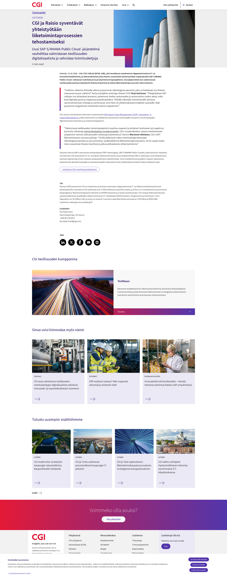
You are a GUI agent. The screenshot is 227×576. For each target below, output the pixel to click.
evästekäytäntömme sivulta (19, 573)
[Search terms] (133, 5)
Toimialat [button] (72, 5)
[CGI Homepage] (37, 4)
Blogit (103, 549)
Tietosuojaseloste (140, 544)
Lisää (34, 492)
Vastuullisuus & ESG (77, 544)
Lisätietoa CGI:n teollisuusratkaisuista (79, 169)
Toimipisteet (75, 553)
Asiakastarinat (107, 540)
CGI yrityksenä (75, 540)
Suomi (189, 5)
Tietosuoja (137, 540)
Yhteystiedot (138, 553)
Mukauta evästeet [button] (199, 565)
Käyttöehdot (138, 549)
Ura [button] (124, 5)
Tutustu (125, 311)
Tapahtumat (106, 553)
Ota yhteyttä (171, 5)
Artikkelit (104, 544)
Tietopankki (39, 12)
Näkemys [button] (89, 5)
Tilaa (166, 546)
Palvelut (72, 549)
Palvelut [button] (56, 5)
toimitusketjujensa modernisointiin (101, 131)
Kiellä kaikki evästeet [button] (199, 570)
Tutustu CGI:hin (109, 5)
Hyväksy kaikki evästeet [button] (199, 559)
